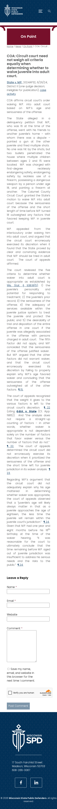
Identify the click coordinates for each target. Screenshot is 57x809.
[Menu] (40, 11)
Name (12, 587)
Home (10, 46)
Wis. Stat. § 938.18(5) (22, 285)
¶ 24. (46, 522)
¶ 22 (47, 407)
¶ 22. (10, 446)
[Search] (49, 11)
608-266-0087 (21, 770)
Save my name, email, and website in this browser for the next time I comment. (21, 674)
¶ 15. (20, 389)
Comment (14, 628)
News (18, 46)
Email (11, 601)
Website (12, 614)
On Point (27, 46)
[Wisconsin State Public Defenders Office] (14, 17)
